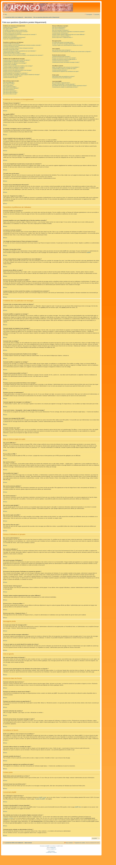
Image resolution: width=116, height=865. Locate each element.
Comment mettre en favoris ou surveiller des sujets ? (64, 68)
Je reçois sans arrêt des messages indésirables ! (63, 43)
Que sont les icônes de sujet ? (10, 93)
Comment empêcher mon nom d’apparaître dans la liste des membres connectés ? (22, 45)
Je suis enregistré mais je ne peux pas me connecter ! (15, 31)
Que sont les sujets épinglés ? (10, 91)
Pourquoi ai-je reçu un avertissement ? (12, 71)
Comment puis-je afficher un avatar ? (11, 52)
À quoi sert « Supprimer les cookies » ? (12, 38)
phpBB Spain (53, 847)
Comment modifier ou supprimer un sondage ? (14, 67)
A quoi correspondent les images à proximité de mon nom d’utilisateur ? (19, 51)
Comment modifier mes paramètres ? (11, 43)
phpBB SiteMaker (51, 851)
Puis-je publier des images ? (9, 86)
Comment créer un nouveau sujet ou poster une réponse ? (16, 60)
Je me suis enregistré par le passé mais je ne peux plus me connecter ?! (19, 34)
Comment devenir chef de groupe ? (60, 33)
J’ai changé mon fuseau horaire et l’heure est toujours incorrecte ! (18, 48)
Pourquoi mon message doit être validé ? (12, 76)
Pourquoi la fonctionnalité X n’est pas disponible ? (63, 84)
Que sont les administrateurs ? (59, 27)
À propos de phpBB (40, 799)
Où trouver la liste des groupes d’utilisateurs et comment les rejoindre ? (68, 31)
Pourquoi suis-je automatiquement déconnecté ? (14, 37)
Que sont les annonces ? (9, 89)
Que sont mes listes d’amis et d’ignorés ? (61, 50)
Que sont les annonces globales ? (11, 88)
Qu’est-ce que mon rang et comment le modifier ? (14, 53)
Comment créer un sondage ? (10, 64)
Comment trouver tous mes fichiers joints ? (62, 77)
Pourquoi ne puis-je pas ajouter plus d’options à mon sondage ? (18, 66)
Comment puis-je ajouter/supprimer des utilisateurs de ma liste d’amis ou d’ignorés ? (71, 51)
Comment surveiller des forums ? (59, 70)
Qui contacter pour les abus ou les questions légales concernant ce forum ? (69, 85)
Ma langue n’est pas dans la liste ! (11, 49)
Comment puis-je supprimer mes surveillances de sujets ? (65, 71)
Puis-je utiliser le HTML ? (9, 83)
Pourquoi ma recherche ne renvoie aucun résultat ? (64, 58)
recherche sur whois (8, 818)
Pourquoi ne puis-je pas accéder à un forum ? (13, 68)
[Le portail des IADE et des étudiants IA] (38, 7)
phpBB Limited (42, 797)
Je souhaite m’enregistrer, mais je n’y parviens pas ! (15, 30)
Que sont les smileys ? (8, 85)
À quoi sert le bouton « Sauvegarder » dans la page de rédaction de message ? (21, 74)
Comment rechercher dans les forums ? (61, 56)
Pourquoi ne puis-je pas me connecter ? (12, 33)
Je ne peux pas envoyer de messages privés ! (62, 42)
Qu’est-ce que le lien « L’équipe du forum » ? (62, 37)
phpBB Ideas (78, 807)
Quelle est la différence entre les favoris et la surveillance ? (65, 67)
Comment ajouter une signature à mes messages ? (15, 63)
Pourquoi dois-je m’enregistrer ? (10, 27)
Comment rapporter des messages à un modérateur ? (15, 73)
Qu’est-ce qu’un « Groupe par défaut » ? (61, 36)
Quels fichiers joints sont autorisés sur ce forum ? (63, 76)
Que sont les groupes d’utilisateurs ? (60, 30)
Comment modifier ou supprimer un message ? (14, 61)
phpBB (88, 252)
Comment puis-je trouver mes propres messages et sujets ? (66, 62)
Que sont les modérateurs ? (58, 28)
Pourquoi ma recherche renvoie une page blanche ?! (64, 59)
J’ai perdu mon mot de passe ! (10, 36)
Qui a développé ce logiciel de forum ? (61, 82)
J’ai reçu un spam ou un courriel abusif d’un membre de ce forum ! (67, 45)
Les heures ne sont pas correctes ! (11, 46)
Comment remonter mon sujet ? (10, 77)
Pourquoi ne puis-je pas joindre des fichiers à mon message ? (17, 70)
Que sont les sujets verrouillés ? (10, 92)
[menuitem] (5, 14)
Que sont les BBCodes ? (9, 82)
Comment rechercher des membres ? (60, 60)
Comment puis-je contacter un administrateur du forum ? (65, 87)
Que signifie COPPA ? (8, 28)
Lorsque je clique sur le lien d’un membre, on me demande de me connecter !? (23, 55)
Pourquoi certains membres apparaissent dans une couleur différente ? (68, 34)
